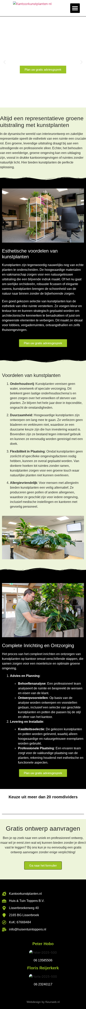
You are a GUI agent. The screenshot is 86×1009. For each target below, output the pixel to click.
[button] (75, 8)
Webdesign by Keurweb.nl (43, 1001)
